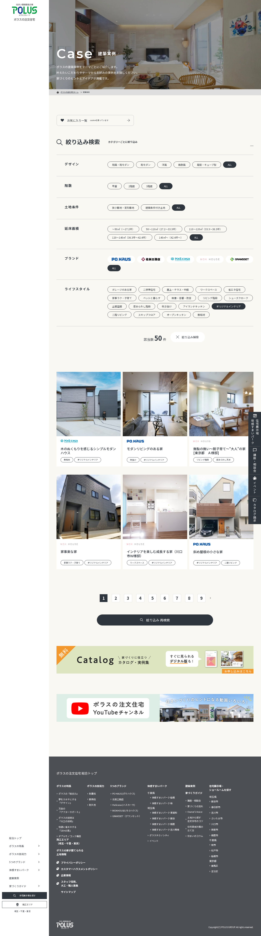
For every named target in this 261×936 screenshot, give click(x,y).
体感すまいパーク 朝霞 (163, 824)
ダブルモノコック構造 (70, 836)
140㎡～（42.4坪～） (171, 237)
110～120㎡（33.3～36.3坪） (205, 229)
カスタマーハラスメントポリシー (79, 869)
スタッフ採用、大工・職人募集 (69, 883)
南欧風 (182, 164)
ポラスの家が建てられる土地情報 (69, 852)
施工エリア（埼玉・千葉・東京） (68, 841)
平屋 (114, 186)
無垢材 (201, 314)
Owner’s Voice (194, 811)
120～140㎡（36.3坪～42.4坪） (130, 237)
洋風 (164, 164)
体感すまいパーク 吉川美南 (165, 829)
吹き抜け (167, 306)
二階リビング (119, 314)
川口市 (214, 824)
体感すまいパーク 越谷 (163, 818)
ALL (230, 164)
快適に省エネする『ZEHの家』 (67, 828)
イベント (255, 487)
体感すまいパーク (157, 786)
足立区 (214, 871)
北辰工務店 (118, 799)
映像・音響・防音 (181, 298)
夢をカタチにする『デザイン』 (67, 801)
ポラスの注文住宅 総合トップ (76, 773)
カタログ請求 (255, 512)
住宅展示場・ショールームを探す (220, 787)
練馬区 (214, 865)
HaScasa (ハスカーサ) (123, 804)
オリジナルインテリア (228, 306)
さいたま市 (216, 818)
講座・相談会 (255, 462)
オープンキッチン (176, 314)
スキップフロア (146, 314)
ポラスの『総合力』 (69, 793)
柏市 (213, 844)
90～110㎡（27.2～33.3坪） (162, 229)
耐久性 (92, 804)
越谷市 (214, 801)
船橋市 (214, 856)
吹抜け (133, 459)
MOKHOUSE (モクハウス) (125, 810)
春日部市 (215, 807)
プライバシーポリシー (73, 862)
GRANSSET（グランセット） (126, 816)
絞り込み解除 (190, 337)
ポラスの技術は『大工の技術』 (66, 819)
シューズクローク (238, 298)
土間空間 (117, 306)
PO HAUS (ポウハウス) (123, 793)
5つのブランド (118, 786)
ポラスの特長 (63, 786)
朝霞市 (214, 835)
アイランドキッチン (194, 306)
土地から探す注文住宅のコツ (195, 819)
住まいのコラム (195, 835)
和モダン (145, 164)
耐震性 (92, 793)
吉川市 (214, 812)
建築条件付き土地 (155, 207)
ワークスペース (208, 289)
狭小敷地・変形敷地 (123, 207)
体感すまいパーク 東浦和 (164, 812)
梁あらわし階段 (141, 306)
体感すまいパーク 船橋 (163, 797)
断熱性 (92, 799)
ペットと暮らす (151, 298)
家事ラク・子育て (122, 298)
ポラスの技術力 (95, 786)
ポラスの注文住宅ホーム (70, 92)
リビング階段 (210, 298)
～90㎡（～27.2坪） (123, 229)
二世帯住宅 (149, 289)
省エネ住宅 (234, 289)
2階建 (131, 186)
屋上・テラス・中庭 (178, 289)
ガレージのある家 (122, 289)
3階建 (149, 186)
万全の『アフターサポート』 (70, 810)
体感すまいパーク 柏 (162, 803)
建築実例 (14, 878)
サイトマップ (68, 891)
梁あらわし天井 (223, 459)
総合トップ (15, 838)
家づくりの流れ (195, 806)
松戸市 (214, 850)
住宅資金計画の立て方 (195, 828)
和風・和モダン (120, 164)
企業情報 (66, 875)
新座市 (214, 829)
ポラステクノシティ (159, 835)
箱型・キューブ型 (206, 164)
